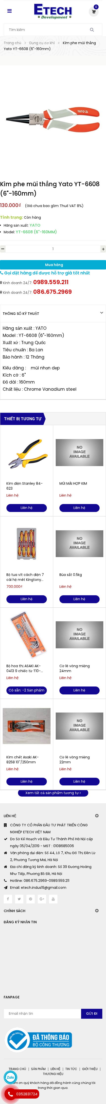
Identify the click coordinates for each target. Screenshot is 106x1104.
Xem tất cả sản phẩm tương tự (52, 792)
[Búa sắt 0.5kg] (80, 543)
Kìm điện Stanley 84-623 (24, 486)
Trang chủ (17, 1069)
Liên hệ (55, 1069)
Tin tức (71, 1069)
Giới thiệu (90, 1069)
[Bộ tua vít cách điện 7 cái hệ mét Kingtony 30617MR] (27, 543)
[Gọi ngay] (10, 1094)
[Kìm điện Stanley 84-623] (27, 452)
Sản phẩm (38, 1069)
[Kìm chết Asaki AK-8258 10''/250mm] (27, 726)
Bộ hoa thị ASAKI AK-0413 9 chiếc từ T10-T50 (23, 668)
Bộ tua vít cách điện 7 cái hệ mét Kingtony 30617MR (25, 577)
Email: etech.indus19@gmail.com (38, 887)
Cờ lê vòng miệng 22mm (74, 760)
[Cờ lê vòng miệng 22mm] (80, 726)
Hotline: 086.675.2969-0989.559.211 (39, 880)
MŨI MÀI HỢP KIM (73, 483)
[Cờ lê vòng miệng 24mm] (80, 635)
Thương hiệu (53, 1074)
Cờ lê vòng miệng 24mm (74, 668)
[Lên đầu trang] (82, 1079)
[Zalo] (10, 1077)
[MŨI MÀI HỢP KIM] (80, 452)
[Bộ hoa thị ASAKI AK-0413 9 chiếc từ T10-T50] (27, 635)
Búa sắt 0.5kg (70, 574)
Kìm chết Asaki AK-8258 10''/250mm (22, 760)
